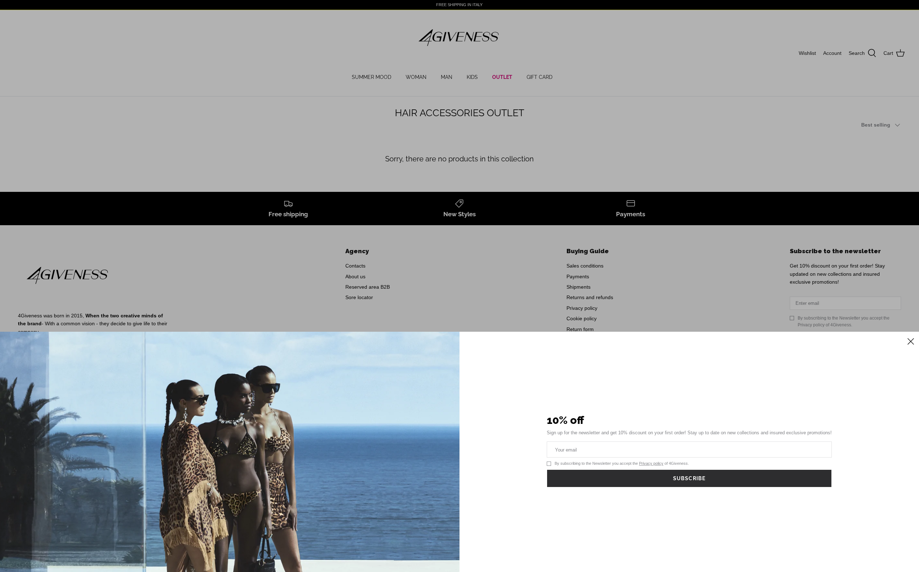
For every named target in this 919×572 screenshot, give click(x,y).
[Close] (910, 341)
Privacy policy (651, 463)
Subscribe (689, 478)
